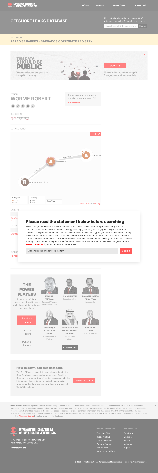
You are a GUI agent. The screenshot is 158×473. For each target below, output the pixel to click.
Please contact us (34, 244)
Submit (126, 250)
